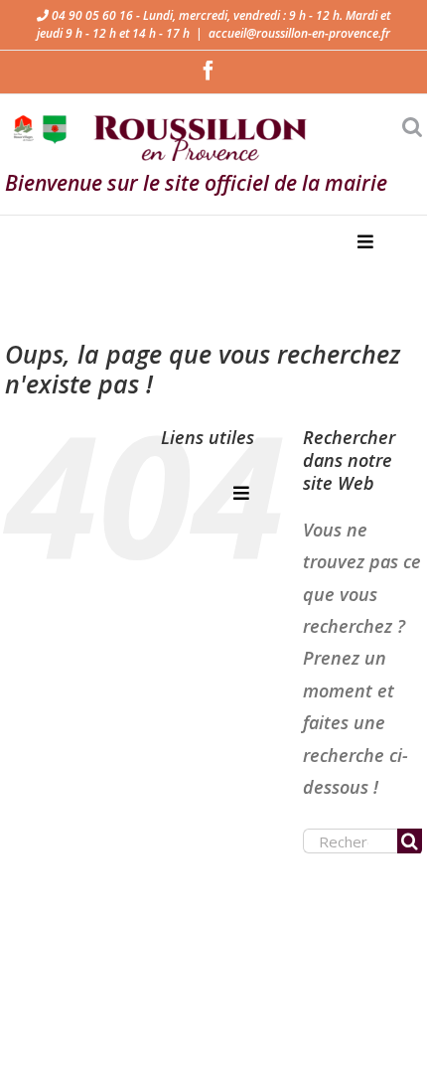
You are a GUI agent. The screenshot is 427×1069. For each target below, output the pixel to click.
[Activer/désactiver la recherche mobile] (412, 126)
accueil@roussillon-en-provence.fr (299, 33)
